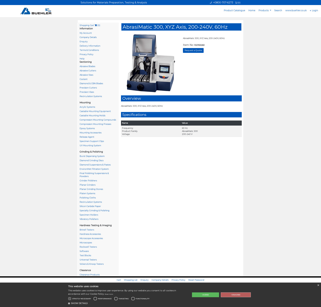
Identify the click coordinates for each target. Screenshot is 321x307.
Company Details (88, 37)
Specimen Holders (89, 215)
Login (314, 10)
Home (251, 10)
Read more (109, 294)
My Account (86, 33)
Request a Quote (193, 50)
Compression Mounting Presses (95, 124)
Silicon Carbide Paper (90, 206)
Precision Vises (87, 92)
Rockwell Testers (88, 247)
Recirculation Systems (91, 96)
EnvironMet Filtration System (94, 169)
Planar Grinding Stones (91, 189)
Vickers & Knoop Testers (92, 264)
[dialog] (160, 295)
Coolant (84, 79)
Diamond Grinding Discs (91, 160)
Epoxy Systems (87, 128)
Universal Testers (88, 260)
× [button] (318, 285)
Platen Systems (87, 193)
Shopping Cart (90, 25)
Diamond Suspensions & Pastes (95, 165)
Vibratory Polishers (89, 219)
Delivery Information (90, 46)
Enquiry (84, 41)
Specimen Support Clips (92, 141)
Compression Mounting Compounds (98, 120)
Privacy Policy (86, 54)
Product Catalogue (234, 10)
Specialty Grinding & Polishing (94, 210)
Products (264, 10)
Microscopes (86, 242)
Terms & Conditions (89, 50)
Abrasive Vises (86, 75)
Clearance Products (90, 275)
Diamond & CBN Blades (91, 83)
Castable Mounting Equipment (95, 111)
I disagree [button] (235, 295)
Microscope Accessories (91, 238)
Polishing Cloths (88, 198)
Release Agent (87, 137)
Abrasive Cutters (88, 70)
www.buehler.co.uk (296, 10)
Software (84, 251)
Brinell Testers (87, 230)
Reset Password (196, 280)
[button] (127, 303)
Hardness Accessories (90, 234)
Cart (119, 280)
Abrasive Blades (87, 66)
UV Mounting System (90, 145)
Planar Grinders (87, 185)
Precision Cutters (88, 88)
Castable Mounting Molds (92, 115)
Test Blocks (85, 255)
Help (82, 58)
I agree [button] (205, 295)
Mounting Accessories (90, 132)
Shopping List (131, 280)
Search (278, 10)
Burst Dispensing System (92, 156)
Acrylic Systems (87, 107)
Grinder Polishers (88, 180)
